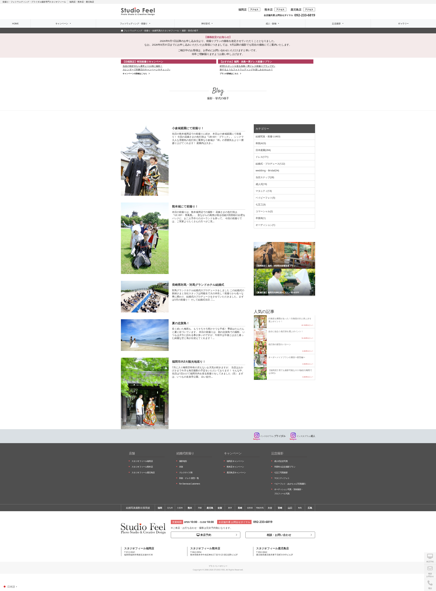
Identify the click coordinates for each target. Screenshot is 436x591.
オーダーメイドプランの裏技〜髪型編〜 (286, 357)
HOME (15, 23)
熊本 (190, 507)
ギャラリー (403, 23)
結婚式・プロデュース (270, 163)
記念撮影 (336, 23)
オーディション (265, 224)
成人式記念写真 (281, 461)
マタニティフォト (282, 478)
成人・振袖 (271, 23)
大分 (270, 507)
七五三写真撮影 (281, 472)
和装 (261, 143)
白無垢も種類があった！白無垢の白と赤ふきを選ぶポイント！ (289, 320)
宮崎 (280, 507)
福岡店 (72, 1)
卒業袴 (261, 218)
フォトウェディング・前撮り (133, 23)
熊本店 (81, 1)
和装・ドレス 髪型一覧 (189, 478)
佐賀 (220, 507)
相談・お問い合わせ (278, 535)
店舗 (132, 453)
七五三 (261, 204)
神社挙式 (205, 23)
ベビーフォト (290, 483)
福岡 (160, 507)
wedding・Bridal (267, 170)
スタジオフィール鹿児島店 (143, 472)
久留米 (180, 507)
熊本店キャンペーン (235, 466)
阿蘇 (200, 507)
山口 (290, 507)
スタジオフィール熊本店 (142, 466)
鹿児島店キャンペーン (236, 472)
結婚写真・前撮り (268, 136)
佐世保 (250, 507)
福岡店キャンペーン (235, 461)
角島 (300, 507)
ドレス (262, 156)
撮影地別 (183, 461)
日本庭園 (263, 150)
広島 (310, 507)
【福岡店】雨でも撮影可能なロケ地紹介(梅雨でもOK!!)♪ (290, 371)
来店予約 (205, 535)
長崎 (240, 507)
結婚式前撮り (185, 453)
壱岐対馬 (260, 507)
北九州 (170, 507)
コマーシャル (264, 211)
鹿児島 (210, 507)
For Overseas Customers (189, 483)
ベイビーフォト (265, 197)
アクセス (254, 9)
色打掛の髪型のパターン (279, 344)
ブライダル (272, 436)
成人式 (261, 184)
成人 (306, 436)
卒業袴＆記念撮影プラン (284, 466)
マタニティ (264, 190)
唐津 (230, 507)
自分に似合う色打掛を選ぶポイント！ (285, 331)
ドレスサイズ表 (186, 472)
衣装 (181, 466)
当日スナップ (265, 177)
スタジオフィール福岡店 (142, 461)
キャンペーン (61, 23)
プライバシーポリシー (218, 566)
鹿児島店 (90, 1)
